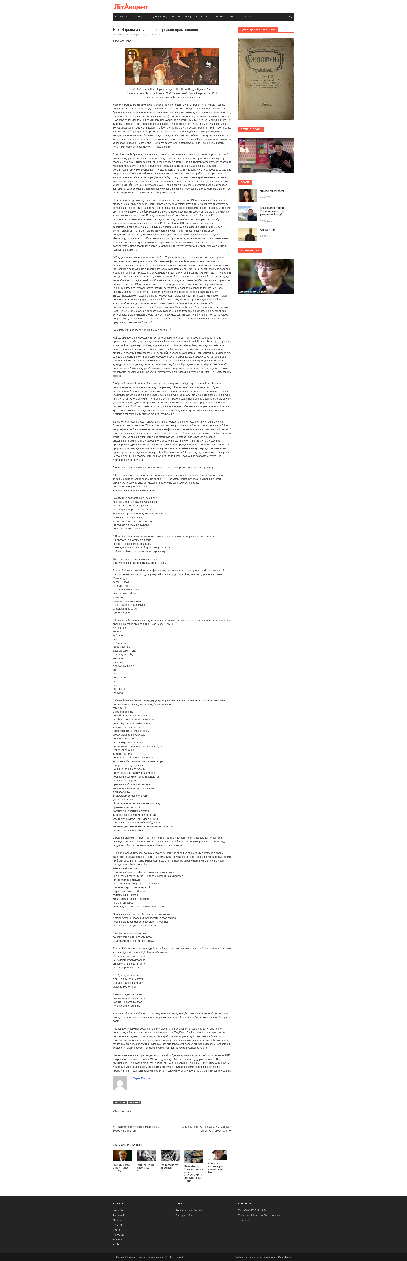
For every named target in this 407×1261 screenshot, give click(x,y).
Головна (121, 16)
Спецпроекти (156, 16)
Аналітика (120, 1102)
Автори (235, 16)
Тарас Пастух (141, 34)
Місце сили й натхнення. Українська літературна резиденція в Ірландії (272, 211)
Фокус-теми (180, 16)
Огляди (117, 1220)
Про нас (220, 16)
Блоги (116, 1230)
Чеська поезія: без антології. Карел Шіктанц (121, 1168)
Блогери (201, 16)
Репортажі (119, 1234)
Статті (136, 16)
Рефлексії (134, 1102)
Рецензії (118, 1225)
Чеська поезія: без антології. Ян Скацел (169, 1168)
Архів (247, 16)
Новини (117, 1239)
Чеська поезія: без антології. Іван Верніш (145, 1168)
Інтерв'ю (118, 1210)
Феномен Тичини (268, 229)
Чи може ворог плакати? (273, 190)
